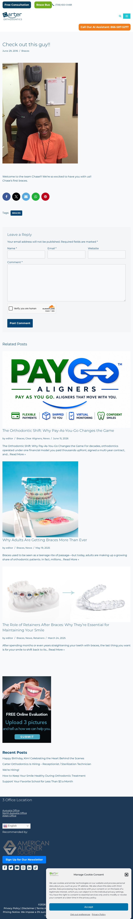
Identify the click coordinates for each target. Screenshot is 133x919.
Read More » (18, 454)
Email (52, 248)
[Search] (120, 16)
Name (12, 248)
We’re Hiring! (10, 769)
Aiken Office (9, 815)
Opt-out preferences (80, 914)
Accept (88, 906)
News (46, 438)
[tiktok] (35, 867)
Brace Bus (43, 4)
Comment (15, 262)
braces (16, 213)
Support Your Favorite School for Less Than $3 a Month (37, 781)
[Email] (26, 197)
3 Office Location (17, 800)
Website (93, 248)
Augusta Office (10, 810)
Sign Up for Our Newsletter (24, 859)
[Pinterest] (45, 197)
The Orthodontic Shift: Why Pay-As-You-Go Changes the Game (58, 430)
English (12, 825)
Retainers (38, 638)
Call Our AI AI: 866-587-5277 (105, 27)
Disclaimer (28, 908)
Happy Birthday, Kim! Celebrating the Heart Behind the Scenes (43, 758)
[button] (126, 874)
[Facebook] (6, 197)
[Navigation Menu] (127, 16)
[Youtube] (17, 867)
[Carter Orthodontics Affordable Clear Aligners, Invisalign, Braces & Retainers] (12, 16)
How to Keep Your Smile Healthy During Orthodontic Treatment (44, 775)
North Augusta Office (14, 813)
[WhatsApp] (36, 197)
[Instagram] (23, 867)
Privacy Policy (99, 914)
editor (9, 438)
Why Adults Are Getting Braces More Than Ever (44, 540)
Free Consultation (17, 4)
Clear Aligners (33, 438)
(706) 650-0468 (63, 4)
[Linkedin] (29, 867)
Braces (25, 50)
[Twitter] (16, 197)
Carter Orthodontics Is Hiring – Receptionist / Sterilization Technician (46, 764)
